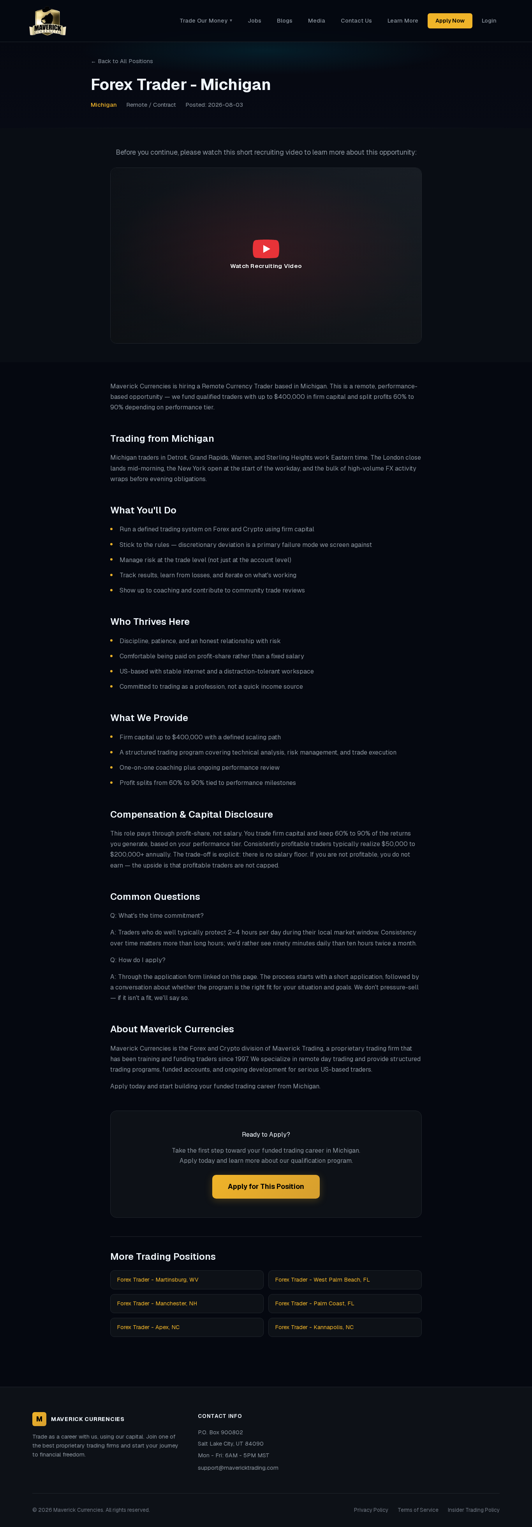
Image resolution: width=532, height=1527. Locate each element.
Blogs (284, 20)
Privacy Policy (371, 1509)
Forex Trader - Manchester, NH (157, 1303)
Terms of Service (418, 1509)
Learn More (403, 20)
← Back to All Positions (122, 61)
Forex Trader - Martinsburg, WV (158, 1279)
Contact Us (356, 20)
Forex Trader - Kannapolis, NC (314, 1327)
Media (316, 20)
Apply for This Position (266, 1186)
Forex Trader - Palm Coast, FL (314, 1303)
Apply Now (450, 20)
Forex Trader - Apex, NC (148, 1327)
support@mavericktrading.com (238, 1467)
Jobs (254, 20)
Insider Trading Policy (474, 1509)
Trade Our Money (206, 20)
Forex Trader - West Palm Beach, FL (322, 1279)
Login (489, 20)
